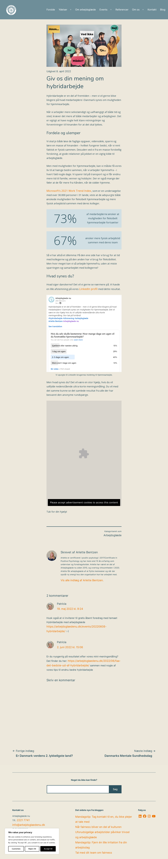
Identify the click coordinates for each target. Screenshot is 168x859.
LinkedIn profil (88, 289)
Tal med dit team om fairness (93, 852)
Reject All (32, 849)
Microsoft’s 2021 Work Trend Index (68, 191)
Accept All (48, 849)
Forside (50, 9)
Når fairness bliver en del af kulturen (98, 826)
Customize (16, 849)
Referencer (121, 9)
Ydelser (63, 9)
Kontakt (152, 9)
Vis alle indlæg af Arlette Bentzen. (82, 580)
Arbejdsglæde (113, 535)
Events (103, 9)
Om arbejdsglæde (85, 9)
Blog (162, 9)
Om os (135, 9)
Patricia (61, 603)
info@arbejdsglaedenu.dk (28, 824)
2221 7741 (23, 820)
